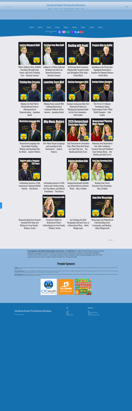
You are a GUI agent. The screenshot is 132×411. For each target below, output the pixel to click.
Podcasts (89, 313)
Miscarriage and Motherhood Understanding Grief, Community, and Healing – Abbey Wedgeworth (102, 224)
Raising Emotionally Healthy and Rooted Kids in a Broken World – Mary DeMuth (78, 186)
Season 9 (100, 27)
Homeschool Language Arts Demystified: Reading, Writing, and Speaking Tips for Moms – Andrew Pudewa (29, 147)
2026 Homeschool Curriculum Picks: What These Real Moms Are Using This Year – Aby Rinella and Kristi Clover (78, 147)
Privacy (67, 313)
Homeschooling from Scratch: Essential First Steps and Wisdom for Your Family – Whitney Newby (30, 224)
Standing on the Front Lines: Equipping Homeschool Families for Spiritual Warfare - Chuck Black (102, 71)
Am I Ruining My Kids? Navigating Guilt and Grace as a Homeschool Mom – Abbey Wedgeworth (78, 224)
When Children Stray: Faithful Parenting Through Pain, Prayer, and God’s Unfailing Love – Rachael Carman (29, 71)
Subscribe (77, 8)
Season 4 (57, 27)
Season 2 (40, 27)
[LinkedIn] (9, 6)
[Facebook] (6, 6)
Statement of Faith (69, 314)
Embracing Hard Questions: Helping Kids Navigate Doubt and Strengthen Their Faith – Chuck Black (78, 71)
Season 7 (83, 27)
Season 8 (92, 27)
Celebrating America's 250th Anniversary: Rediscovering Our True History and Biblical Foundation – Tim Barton (54, 187)
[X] (4, 6)
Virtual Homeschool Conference (94, 314)
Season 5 (66, 27)
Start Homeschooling (68, 8)
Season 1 (32, 27)
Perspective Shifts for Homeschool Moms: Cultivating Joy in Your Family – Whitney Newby (54, 224)
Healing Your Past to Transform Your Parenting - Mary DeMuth (102, 186)
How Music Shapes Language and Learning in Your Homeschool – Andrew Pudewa (54, 147)
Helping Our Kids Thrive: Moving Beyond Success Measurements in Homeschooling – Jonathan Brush (29, 109)
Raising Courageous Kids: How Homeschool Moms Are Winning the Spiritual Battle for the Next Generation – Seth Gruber (78, 109)
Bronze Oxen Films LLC (20, 314)
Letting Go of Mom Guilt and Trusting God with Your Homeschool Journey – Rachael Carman (54, 71)
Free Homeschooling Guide (93, 312)
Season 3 (49, 27)
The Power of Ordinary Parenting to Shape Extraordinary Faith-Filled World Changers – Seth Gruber (102, 109)
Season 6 (74, 27)
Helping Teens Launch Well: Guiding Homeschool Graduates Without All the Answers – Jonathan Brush (54, 108)
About (67, 312)
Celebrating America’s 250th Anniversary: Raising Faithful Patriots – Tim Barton (30, 186)
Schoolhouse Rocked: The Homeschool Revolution (66, 5)
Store (61, 8)
